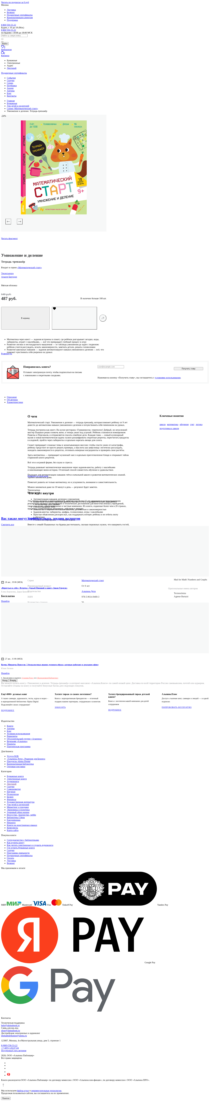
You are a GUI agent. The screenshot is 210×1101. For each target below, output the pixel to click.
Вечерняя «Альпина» (17, 741)
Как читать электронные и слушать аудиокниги (30, 845)
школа (163, 424)
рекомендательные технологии (46, 1090)
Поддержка (12, 20)
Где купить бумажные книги (21, 848)
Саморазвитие (14, 789)
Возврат (11, 12)
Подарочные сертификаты (20, 15)
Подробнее (7, 710)
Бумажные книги (15, 776)
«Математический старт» (29, 267)
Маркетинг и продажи (18, 807)
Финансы (11, 799)
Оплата (10, 858)
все (7, 524)
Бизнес (10, 797)
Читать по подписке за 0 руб (15, 2)
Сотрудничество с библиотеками (23, 840)
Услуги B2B (13, 756)
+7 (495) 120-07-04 (10, 1048)
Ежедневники (13, 820)
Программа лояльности (18, 853)
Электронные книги (17, 779)
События (11, 78)
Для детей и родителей (18, 804)
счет (192, 424)
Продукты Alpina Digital (18, 761)
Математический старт (93, 580)
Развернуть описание (38, 476)
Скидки (10, 80)
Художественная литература (20, 802)
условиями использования (167, 377)
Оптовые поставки (16, 766)
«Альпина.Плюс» (27, 678)
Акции (10, 88)
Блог (9, 93)
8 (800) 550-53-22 (9, 1045)
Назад (5, 680)
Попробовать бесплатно (177, 707)
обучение (184, 424)
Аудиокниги (13, 781)
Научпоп (11, 791)
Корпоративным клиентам (20, 17)
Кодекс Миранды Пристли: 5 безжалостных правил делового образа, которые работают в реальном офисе (49, 665)
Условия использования (18, 733)
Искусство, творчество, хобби (21, 815)
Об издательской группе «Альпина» (24, 739)
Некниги (11, 822)
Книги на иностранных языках (22, 825)
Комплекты (12, 828)
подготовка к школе (169, 428)
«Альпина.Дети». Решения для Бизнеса (26, 759)
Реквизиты (12, 736)
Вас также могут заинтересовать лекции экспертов (40, 518)
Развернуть (6, 353)
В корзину (25, 318)
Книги (10, 726)
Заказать (60, 707)
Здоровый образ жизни (18, 812)
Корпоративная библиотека (20, 764)
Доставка (11, 10)
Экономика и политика (18, 810)
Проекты (11, 744)
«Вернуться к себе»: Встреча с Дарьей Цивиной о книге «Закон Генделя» (34, 588)
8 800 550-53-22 (8, 25)
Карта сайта (12, 830)
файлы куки (23, 1090)
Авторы (11, 91)
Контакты (11, 96)
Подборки (12, 85)
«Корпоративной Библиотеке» (47, 678)
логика (199, 424)
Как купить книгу (15, 842)
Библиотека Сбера (16, 817)
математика (172, 424)
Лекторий (11, 68)
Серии (10, 83)
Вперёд (13, 680)
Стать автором (19, 1050)
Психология (13, 794)
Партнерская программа (18, 746)
